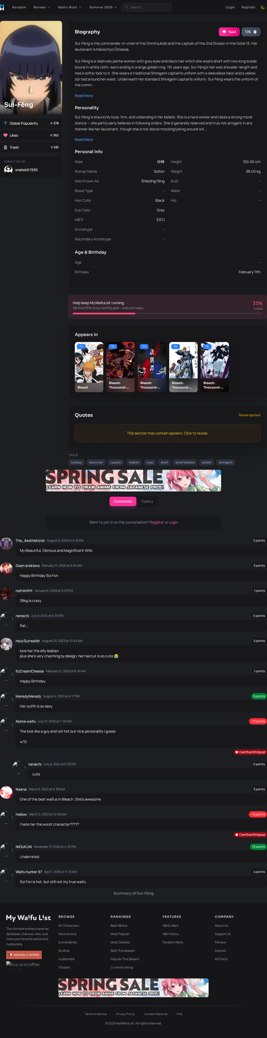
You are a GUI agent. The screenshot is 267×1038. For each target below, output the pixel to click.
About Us (221, 925)
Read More (84, 95)
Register (248, 7)
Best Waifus (119, 925)
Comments (123, 501)
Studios (63, 950)
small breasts (185, 462)
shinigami (226, 462)
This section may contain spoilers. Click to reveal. (167, 433)
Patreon (220, 942)
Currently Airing (122, 967)
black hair (96, 462)
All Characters (68, 925)
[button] (42, 7)
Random (19, 7)
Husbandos (66, 959)
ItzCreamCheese (30, 671)
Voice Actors (67, 934)
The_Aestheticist (30, 540)
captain (116, 462)
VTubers (64, 967)
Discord (220, 950)
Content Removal (155, 1014)
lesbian (134, 462)
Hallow (21, 814)
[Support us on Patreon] (24, 955)
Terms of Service (96, 1014)
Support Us (222, 934)
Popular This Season (125, 959)
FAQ (179, 1014)
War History (171, 934)
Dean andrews (28, 565)
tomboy (76, 462)
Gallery (147, 501)
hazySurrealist (28, 640)
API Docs (221, 959)
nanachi (22, 615)
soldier (206, 462)
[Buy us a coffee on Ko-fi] (24, 965)
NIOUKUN (24, 846)
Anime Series (67, 942)
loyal (150, 462)
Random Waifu (173, 942)
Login (230, 7)
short (164, 462)
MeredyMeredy (28, 696)
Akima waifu (26, 721)
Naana (21, 789)
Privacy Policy (125, 1014)
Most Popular (120, 934)
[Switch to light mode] (263, 7)
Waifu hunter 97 (29, 871)
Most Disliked (120, 942)
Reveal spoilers (249, 415)
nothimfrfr (24, 590)
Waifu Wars (170, 925)
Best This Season (123, 950)
